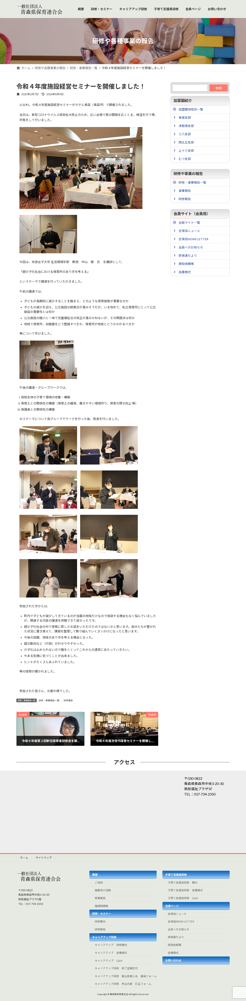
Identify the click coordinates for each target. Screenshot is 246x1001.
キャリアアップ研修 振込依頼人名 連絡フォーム (126, 976)
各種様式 (173, 952)
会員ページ (172, 906)
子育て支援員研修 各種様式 (185, 890)
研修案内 (100, 921)
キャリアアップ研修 (104, 937)
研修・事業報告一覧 (49, 700)
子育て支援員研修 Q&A (183, 898)
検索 (219, 88)
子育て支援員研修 (176, 874)
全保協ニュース (177, 913)
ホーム (24, 857)
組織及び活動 (103, 890)
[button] (201, 109)
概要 (95, 874)
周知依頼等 (174, 945)
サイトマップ (44, 857)
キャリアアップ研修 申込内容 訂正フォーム (123, 983)
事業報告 (100, 898)
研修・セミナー (101, 913)
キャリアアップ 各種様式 (111, 952)
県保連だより (176, 937)
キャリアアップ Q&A (108, 960)
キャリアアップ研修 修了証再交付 (116, 968)
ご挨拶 (99, 882)
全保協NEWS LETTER (181, 921)
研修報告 (68, 700)
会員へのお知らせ (178, 929)
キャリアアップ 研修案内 (111, 945)
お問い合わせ (173, 960)
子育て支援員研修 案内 (182, 882)
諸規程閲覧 (101, 906)
